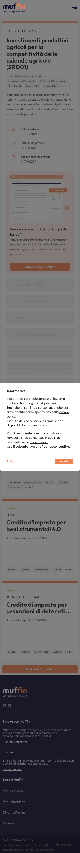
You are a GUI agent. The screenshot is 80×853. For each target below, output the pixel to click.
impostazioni (39, 442)
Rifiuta (11, 461)
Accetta (64, 461)
